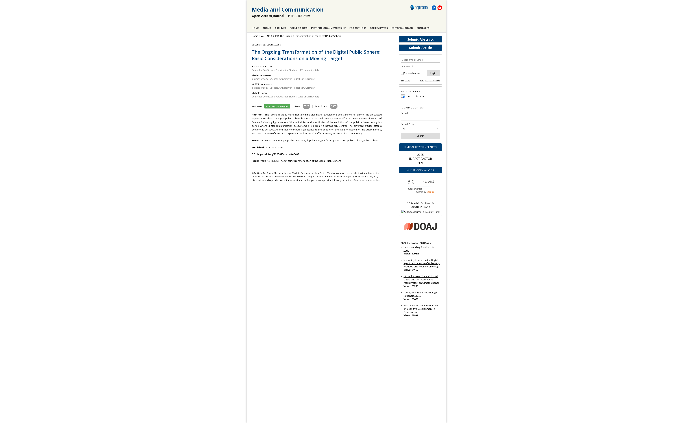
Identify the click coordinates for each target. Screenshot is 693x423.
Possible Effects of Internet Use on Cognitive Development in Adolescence (421, 309)
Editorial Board (402, 28)
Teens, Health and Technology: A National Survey (421, 294)
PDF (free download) (277, 106)
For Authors (357, 28)
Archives (280, 28)
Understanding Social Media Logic (419, 248)
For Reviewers (379, 28)
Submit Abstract (420, 39)
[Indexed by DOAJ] (420, 227)
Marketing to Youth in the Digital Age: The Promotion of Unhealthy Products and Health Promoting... (422, 263)
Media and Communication (288, 9)
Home (255, 28)
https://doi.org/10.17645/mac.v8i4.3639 (278, 154)
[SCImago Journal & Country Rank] (420, 212)
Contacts (423, 28)
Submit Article (420, 47)
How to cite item (415, 96)
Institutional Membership (328, 28)
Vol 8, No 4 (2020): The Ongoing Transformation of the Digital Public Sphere (301, 36)
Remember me (412, 73)
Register (405, 80)
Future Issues (299, 28)
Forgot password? (430, 80)
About (267, 28)
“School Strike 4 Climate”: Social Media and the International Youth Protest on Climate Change (421, 279)
